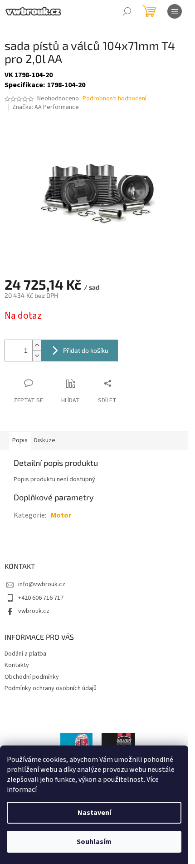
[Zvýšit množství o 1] (36, 345)
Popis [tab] (20, 440)
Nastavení (94, 813)
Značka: (45, 107)
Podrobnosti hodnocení (114, 98)
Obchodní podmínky (32, 676)
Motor (61, 515)
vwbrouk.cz (33, 611)
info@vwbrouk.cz (41, 584)
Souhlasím (94, 842)
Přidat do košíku (85, 350)
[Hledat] (127, 11)
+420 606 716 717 (40, 597)
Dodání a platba (25, 653)
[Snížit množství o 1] (36, 356)
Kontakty (17, 665)
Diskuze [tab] (44, 440)
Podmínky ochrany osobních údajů (51, 688)
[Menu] (175, 11)
